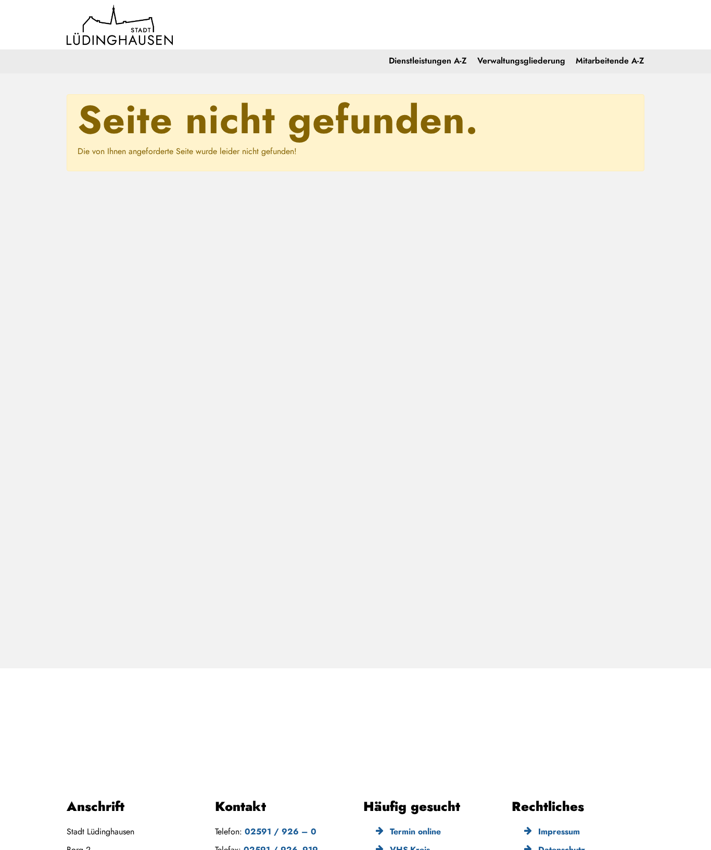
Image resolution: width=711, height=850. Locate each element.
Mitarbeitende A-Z (610, 61)
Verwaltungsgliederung (521, 61)
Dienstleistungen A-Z (428, 61)
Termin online (414, 832)
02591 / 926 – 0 (280, 832)
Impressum (558, 832)
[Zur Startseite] (120, 24)
